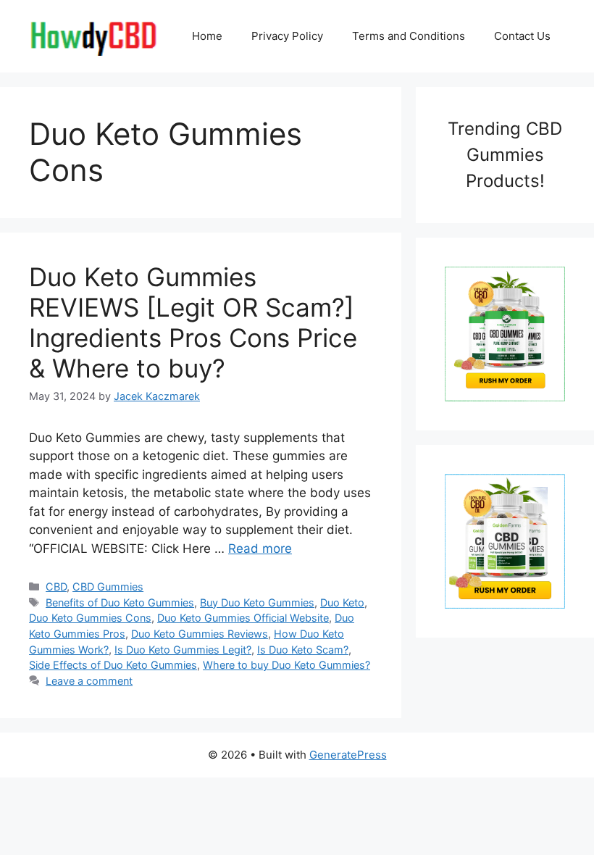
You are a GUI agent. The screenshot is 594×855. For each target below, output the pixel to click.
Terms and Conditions (408, 36)
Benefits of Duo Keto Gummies (120, 602)
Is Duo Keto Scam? (302, 649)
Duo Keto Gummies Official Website (243, 618)
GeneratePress (348, 755)
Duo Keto (342, 602)
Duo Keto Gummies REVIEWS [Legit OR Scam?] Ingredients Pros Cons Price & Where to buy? (193, 322)
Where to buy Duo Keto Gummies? (286, 665)
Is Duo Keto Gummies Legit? (182, 649)
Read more (260, 548)
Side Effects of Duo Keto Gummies (113, 665)
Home (207, 36)
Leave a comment (89, 681)
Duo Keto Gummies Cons (90, 618)
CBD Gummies (107, 586)
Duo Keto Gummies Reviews (199, 633)
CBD (56, 586)
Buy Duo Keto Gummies (257, 602)
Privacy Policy (287, 36)
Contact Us (522, 36)
